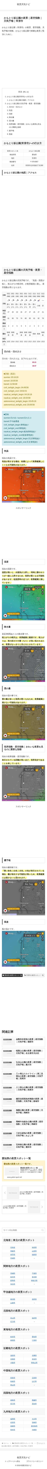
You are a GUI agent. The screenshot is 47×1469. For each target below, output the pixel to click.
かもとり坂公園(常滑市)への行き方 (20, 97)
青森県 (12, 1251)
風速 (10, 134)
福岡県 (12, 1419)
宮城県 (12, 1258)
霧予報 (11, 131)
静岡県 (12, 1340)
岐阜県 (12, 1337)
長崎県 (12, 1426)
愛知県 (34, 1337)
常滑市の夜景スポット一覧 (35, 975)
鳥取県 (12, 1378)
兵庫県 (34, 1355)
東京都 (34, 1277)
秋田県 (34, 1247)
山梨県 (12, 1303)
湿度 (10, 114)
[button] (42, 1230)
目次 (20, 92)
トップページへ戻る (12, 1461)
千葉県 (34, 1273)
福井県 (34, 1318)
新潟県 (12, 1299)
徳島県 (12, 1400)
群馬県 (12, 1280)
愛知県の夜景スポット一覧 (13, 975)
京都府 (12, 1359)
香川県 (12, 1404)
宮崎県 (34, 1422)
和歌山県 (34, 1363)
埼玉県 (12, 1284)
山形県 (34, 1251)
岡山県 (12, 1385)
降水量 (11, 117)
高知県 (34, 1404)
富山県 (12, 1318)
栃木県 (12, 1277)
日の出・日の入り (16, 107)
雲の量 (11, 121)
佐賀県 (12, 1422)
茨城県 (12, 1273)
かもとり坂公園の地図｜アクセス (21, 100)
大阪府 (12, 1363)
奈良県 (34, 1359)
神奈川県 (34, 1280)
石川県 (12, 1321)
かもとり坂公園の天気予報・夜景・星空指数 (24, 103)
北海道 (12, 1247)
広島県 (34, 1378)
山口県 (34, 1381)
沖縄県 (34, 1430)
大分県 (34, 1419)
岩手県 (12, 1255)
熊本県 (12, 1430)
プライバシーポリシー (34, 1461)
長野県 (34, 1299)
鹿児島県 (34, 1426)
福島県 (34, 1255)
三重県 (34, 1340)
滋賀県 (12, 1355)
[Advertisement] (23, 62)
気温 (10, 110)
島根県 (12, 1381)
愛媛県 (34, 1400)
